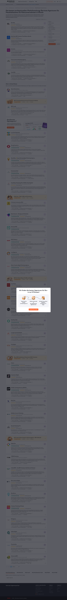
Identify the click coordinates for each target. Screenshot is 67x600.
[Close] (49, 289)
